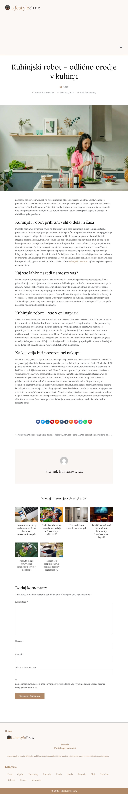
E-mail (19, 654)
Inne (65, 87)
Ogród (20, 774)
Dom (10, 774)
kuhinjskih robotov (78, 261)
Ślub (93, 774)
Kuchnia (47, 774)
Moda (59, 774)
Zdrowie (82, 774)
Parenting (33, 774)
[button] (121, 47)
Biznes (23, 780)
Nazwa (19, 641)
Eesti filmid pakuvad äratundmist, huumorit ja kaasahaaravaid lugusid (101, 531)
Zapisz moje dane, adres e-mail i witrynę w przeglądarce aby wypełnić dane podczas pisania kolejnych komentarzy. (60, 685)
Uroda (70, 774)
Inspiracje (36, 780)
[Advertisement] (64, 32)
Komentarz (21, 601)
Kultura (11, 780)
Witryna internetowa (25, 667)
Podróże (104, 774)
